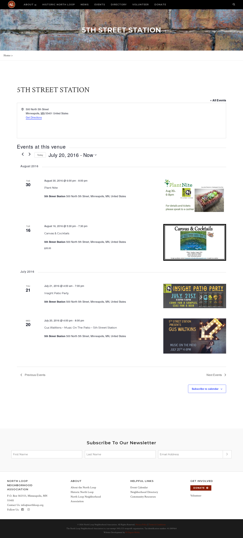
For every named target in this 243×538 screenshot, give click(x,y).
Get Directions (34, 117)
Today (40, 154)
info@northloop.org (32, 505)
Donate (199, 488)
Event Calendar (139, 487)
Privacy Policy (141, 524)
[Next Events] (29, 154)
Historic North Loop (82, 492)
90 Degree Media (132, 532)
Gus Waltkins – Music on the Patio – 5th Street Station (80, 327)
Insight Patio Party (56, 293)
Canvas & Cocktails (56, 233)
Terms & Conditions (157, 524)
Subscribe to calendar (205, 388)
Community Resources (143, 497)
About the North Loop (83, 487)
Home (7, 55)
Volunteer (195, 496)
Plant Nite (51, 187)
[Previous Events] (22, 154)
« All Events (218, 100)
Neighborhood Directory (144, 492)
